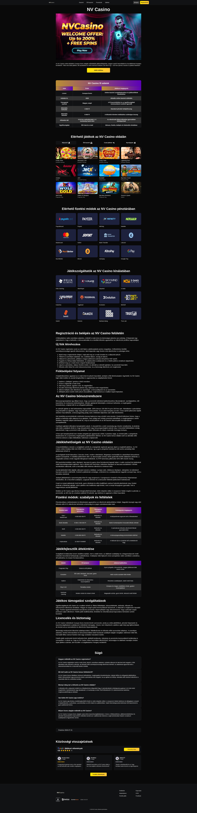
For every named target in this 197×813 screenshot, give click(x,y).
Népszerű (65, 142)
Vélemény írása (131, 749)
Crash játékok (108, 142)
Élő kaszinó (86, 142)
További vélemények (98, 774)
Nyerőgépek (129, 142)
